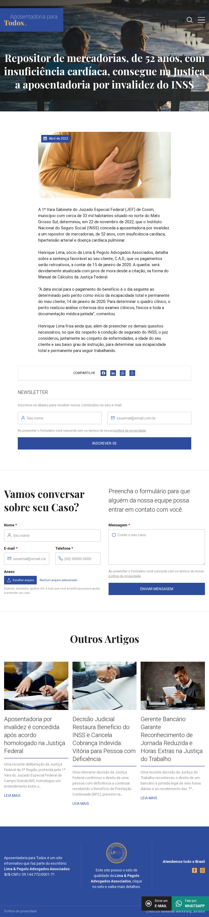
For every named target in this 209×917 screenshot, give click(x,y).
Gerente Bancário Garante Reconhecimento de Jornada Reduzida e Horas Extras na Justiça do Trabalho (172, 738)
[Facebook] (103, 373)
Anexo (9, 571)
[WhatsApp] (122, 373)
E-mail (9, 548)
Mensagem (118, 525)
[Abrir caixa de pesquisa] (190, 20)
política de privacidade (130, 431)
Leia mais (12, 795)
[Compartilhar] (132, 373)
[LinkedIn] (113, 373)
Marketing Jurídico (190, 911)
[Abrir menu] (201, 20)
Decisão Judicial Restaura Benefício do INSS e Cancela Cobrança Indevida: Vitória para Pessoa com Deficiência (104, 738)
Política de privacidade (20, 911)
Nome (9, 525)
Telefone (62, 548)
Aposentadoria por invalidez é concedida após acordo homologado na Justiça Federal (34, 734)
